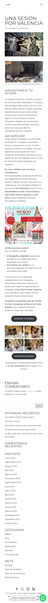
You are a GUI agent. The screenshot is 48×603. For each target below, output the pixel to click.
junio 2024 (10, 487)
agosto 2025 (11, 466)
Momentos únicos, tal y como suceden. (23, 425)
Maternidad (10, 546)
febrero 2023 (11, 511)
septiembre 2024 (13, 482)
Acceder (9, 565)
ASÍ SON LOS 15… (13, 421)
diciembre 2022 (12, 515)
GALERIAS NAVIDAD (24, 356)
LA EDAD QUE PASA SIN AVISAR (20, 430)
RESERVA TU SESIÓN (24, 319)
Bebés (8, 534)
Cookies (12, 599)
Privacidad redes (31, 596)
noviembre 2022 (12, 519)
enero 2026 (10, 458)
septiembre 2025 (13, 462)
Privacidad (18, 596)
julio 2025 (9, 470)
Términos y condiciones (28, 599)
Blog (7, 538)
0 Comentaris (23, 28)
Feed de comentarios (15, 573)
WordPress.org (12, 577)
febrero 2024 (11, 503)
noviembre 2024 (12, 478)
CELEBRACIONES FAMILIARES (19, 417)
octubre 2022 (11, 523)
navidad (8, 550)
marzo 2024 (10, 499)
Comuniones (11, 542)
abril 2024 (9, 495)
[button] (42, 597)
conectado (31, 391)
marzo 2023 (10, 507)
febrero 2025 (11, 474)
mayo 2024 (10, 491)
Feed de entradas (13, 569)
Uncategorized (12, 555)
